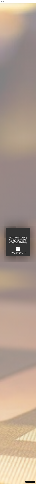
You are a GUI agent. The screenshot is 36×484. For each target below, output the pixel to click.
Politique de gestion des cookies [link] (18, 253)
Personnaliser (18, 250)
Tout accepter (18, 247)
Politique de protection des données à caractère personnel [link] (18, 252)
